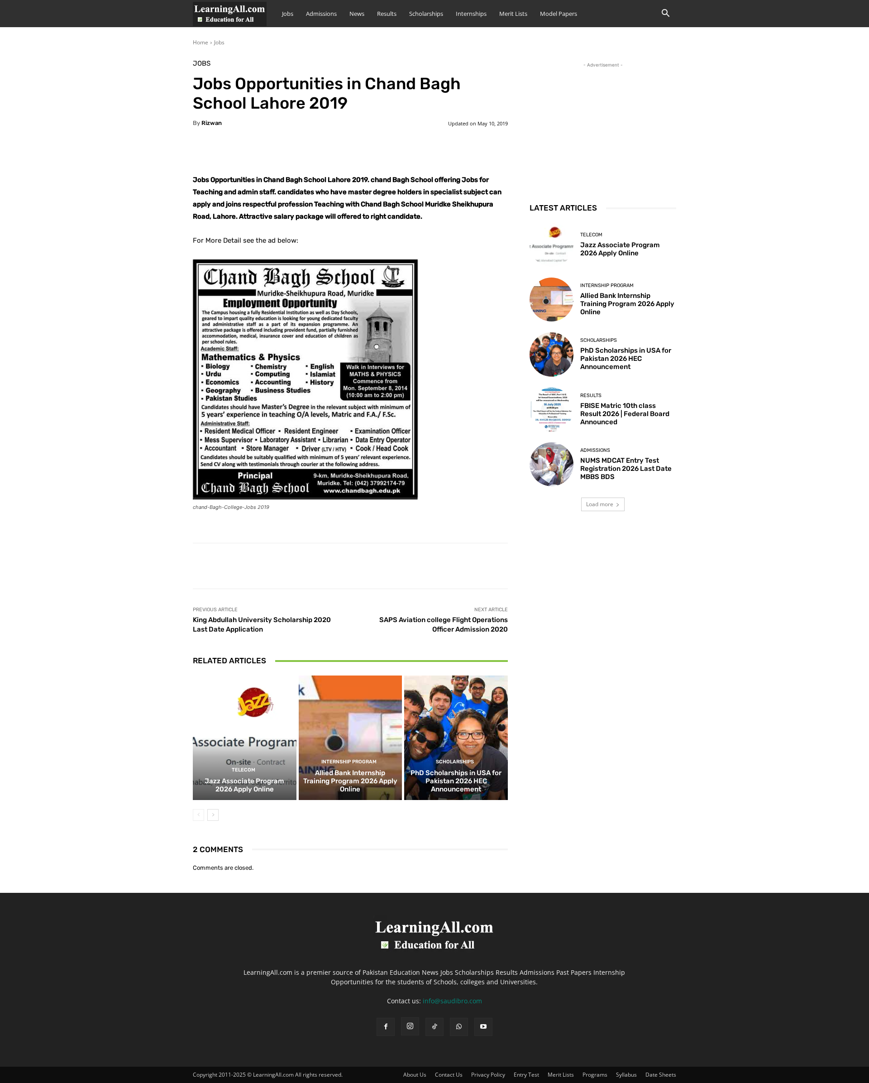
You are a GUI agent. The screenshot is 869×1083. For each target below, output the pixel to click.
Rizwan (211, 123)
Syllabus (626, 1074)
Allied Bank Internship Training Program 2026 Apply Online (350, 781)
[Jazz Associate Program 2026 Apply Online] (244, 738)
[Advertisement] (603, 126)
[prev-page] (198, 815)
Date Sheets (660, 1074)
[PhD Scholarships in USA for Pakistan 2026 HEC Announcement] (456, 738)
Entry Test (526, 1074)
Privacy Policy (488, 1074)
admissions (595, 450)
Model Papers (558, 14)
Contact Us (449, 1074)
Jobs (287, 14)
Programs (595, 1074)
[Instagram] (410, 1026)
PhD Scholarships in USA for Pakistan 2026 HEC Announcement (456, 781)
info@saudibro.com (452, 1001)
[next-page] (213, 815)
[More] (418, 151)
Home (200, 42)
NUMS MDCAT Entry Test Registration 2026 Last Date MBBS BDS (626, 468)
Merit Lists (513, 14)
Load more (599, 504)
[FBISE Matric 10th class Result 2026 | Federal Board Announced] (551, 409)
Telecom (243, 769)
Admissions (321, 14)
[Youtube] (483, 1027)
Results (386, 14)
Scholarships (426, 14)
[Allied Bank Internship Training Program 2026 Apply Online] (350, 738)
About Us (414, 1074)
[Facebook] (386, 1027)
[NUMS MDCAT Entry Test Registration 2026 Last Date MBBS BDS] (551, 464)
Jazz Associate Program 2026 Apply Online (244, 785)
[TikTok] (434, 1027)
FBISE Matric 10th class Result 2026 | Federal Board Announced (624, 414)
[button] (665, 14)
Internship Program (349, 761)
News (356, 14)
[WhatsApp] (459, 1027)
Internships (471, 14)
